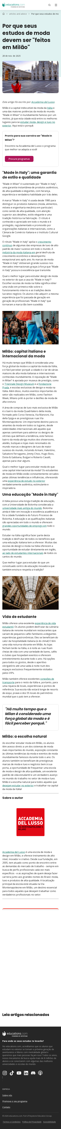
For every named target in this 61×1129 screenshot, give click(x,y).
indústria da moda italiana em (18, 252)
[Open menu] (56, 5)
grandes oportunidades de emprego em (24, 525)
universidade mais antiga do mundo (22, 508)
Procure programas (19, 159)
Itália (50, 108)
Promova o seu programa (14, 1101)
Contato (6, 1107)
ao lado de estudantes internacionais (22, 553)
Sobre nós (7, 1095)
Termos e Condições (12, 1122)
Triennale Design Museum (19, 384)
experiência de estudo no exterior (26, 481)
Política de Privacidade (31, 1122)
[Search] (49, 5)
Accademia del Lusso (42, 102)
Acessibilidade (49, 1122)
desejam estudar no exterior (18, 785)
